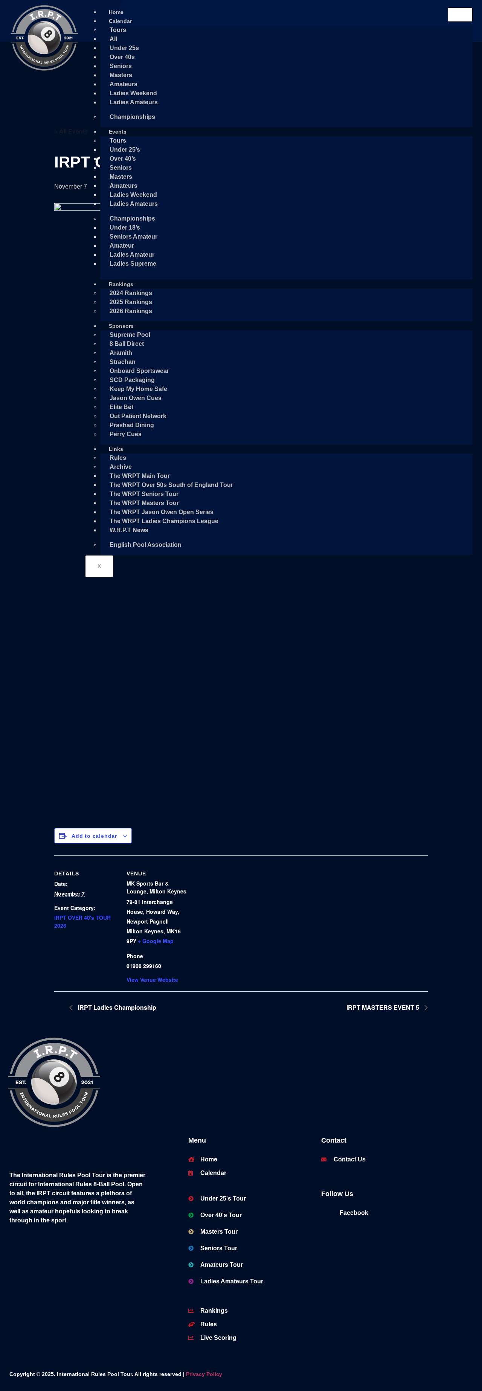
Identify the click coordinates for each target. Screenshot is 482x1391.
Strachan (123, 362)
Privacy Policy (204, 1374)
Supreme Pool (130, 335)
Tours (118, 30)
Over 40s (122, 57)
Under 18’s (125, 227)
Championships (132, 117)
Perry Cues (126, 434)
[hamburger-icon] (460, 15)
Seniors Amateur (133, 236)
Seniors (121, 66)
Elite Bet (121, 407)
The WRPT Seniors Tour (144, 494)
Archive (121, 467)
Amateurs (123, 84)
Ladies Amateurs (134, 102)
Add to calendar (94, 836)
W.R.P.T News (129, 530)
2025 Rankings (131, 302)
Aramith (121, 353)
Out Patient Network (138, 416)
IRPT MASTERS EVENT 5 (383, 1007)
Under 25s (124, 48)
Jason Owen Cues (136, 398)
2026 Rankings (131, 311)
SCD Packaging (132, 380)
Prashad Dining (132, 425)
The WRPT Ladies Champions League (164, 521)
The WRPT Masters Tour (144, 503)
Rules (118, 458)
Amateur (122, 245)
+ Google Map (156, 941)
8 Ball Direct (127, 344)
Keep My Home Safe (138, 389)
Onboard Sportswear (139, 371)
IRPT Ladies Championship (116, 1007)
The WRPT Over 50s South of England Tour (171, 485)
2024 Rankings (131, 293)
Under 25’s (125, 149)
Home (116, 12)
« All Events (71, 131)
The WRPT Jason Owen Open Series (162, 512)
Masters (121, 75)
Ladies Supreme (133, 263)
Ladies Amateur (132, 254)
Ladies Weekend (133, 93)
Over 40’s (123, 158)
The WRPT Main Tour (140, 476)
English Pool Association (146, 545)
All (113, 39)
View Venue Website (152, 979)
